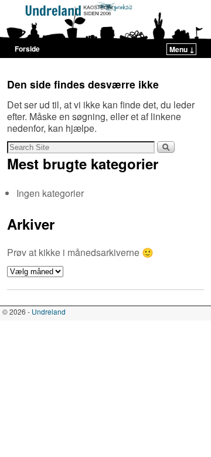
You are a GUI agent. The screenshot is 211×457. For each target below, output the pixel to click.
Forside (27, 48)
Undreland (49, 311)
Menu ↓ (182, 49)
